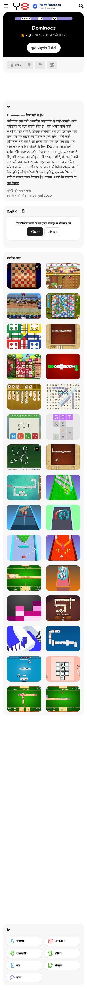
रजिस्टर (35, 232)
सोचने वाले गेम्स (22, 190)
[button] (13, 183)
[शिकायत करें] (40, 65)
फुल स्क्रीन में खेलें (43, 47)
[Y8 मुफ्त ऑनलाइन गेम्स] (21, 6)
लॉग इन (52, 232)
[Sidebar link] (6, 6)
